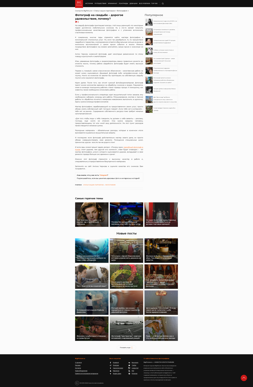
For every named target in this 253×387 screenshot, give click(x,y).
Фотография (122, 11)
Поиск (168, 3)
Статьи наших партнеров (104, 11)
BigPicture (88, 11)
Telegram (103, 175)
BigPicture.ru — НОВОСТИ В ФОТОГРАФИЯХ (159, 362)
